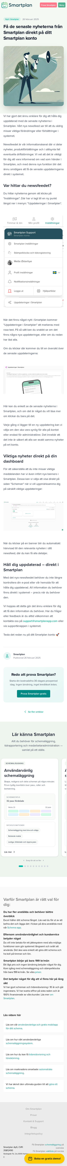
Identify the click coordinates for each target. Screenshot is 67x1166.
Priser (33, 1115)
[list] (33, 808)
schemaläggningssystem (19, 1043)
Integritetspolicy (34, 1133)
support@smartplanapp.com (40, 621)
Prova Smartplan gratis (33, 693)
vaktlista (50, 1151)
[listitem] (30, 807)
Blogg (33, 1127)
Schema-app (14, 927)
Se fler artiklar (35, 711)
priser (38, 972)
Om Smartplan (34, 1109)
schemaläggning (53, 1144)
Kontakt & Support (33, 1121)
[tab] (21, 866)
